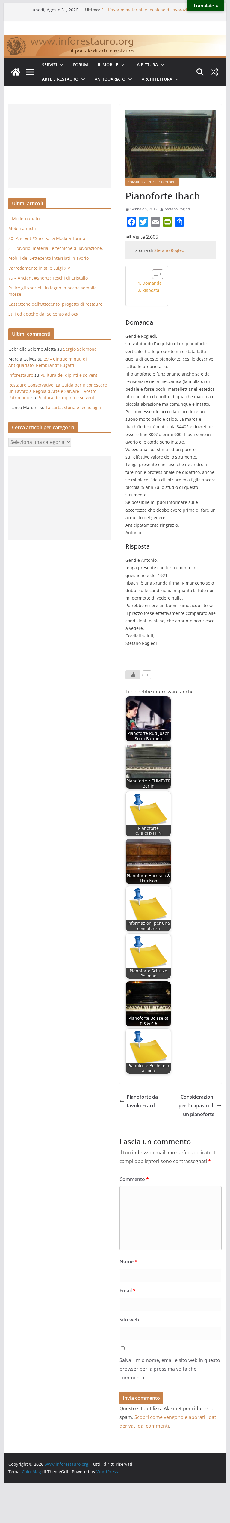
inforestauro (20, 375)
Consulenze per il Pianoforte (152, 182)
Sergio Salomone (80, 349)
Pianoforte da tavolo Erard (142, 1101)
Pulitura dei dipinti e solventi (69, 375)
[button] (60, 65)
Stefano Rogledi (178, 208)
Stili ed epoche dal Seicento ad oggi (44, 314)
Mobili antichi (22, 228)
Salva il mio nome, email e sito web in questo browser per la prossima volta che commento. (169, 1369)
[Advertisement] (59, 146)
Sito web (129, 1319)
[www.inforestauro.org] (115, 39)
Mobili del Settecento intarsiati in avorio (48, 258)
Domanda (152, 283)
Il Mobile (108, 64)
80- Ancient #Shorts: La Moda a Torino (46, 238)
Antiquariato (110, 79)
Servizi (49, 64)
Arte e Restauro (60, 79)
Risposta (150, 290)
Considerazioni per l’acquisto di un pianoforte (196, 1106)
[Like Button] (132, 674)
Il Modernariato (24, 218)
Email (127, 1290)
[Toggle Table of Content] (155, 274)
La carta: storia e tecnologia (73, 407)
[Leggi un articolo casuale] (214, 72)
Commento (134, 1179)
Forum (80, 64)
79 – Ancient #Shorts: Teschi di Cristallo (48, 278)
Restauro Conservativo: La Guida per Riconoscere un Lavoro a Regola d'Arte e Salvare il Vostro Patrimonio (57, 391)
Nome (128, 1261)
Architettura (157, 79)
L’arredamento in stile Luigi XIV (39, 268)
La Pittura (146, 64)
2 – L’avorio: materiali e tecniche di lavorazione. (148, 10)
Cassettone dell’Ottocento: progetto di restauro (55, 304)
